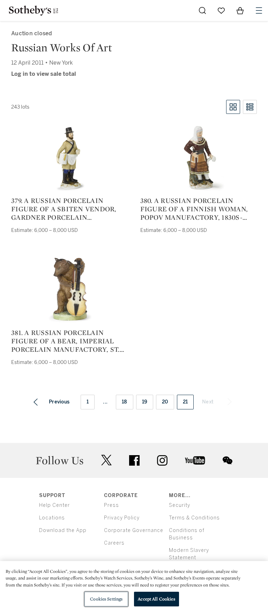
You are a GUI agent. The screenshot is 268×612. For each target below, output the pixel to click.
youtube (195, 460)
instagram (162, 460)
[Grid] (233, 107)
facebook (134, 460)
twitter (106, 460)
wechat (227, 460)
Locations (52, 518)
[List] (250, 107)
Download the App (63, 530)
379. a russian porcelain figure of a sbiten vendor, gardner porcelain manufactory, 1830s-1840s (64, 208)
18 (124, 402)
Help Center (54, 505)
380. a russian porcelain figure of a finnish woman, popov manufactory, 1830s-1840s (194, 208)
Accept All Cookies (156, 599)
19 (145, 402)
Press (111, 505)
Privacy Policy (122, 518)
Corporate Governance (133, 530)
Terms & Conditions (194, 518)
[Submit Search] (202, 10)
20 (165, 402)
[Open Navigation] (258, 10)
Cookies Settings (106, 599)
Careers (114, 543)
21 (185, 402)
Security (179, 505)
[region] (134, 586)
